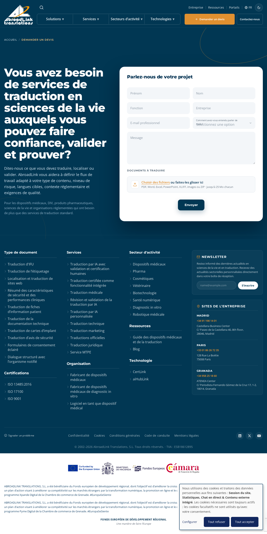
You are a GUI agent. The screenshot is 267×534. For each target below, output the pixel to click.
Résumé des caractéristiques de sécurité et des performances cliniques (30, 295)
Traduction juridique (86, 345)
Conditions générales (125, 435)
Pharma (139, 271)
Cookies (99, 435)
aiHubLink (141, 379)
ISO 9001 (14, 398)
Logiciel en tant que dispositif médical (93, 405)
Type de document (20, 252)
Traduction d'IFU (21, 264)
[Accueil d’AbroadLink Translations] (18, 15)
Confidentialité (78, 435)
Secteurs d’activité (126, 19)
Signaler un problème (21, 435)
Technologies (162, 19)
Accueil (10, 39)
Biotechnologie (144, 293)
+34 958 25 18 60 (207, 376)
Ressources (216, 7)
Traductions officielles (87, 337)
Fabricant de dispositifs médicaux (88, 377)
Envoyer (191, 205)
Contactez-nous (250, 19)
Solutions (55, 19)
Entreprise (196, 7)
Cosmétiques (143, 278)
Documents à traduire (146, 170)
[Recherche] (41, 7)
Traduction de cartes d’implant (32, 330)
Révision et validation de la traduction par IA (91, 302)
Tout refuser (216, 522)
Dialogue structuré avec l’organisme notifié (26, 359)
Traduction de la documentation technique (28, 321)
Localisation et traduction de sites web (30, 280)
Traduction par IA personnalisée (84, 314)
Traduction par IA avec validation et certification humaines (89, 269)
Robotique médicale (148, 314)
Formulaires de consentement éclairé (31, 347)
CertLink (139, 371)
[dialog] (221, 507)
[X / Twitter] (249, 436)
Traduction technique (87, 323)
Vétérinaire (141, 285)
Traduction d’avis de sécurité (30, 337)
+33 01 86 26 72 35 (208, 350)
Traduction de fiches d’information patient (24, 309)
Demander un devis (211, 19)
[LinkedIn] (240, 436)
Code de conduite (157, 435)
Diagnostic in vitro (147, 307)
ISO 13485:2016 (19, 384)
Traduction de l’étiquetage (28, 271)
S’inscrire (248, 285)
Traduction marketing (87, 330)
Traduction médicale (86, 292)
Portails (234, 7)
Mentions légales (186, 435)
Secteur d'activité (144, 252)
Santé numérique (146, 300)
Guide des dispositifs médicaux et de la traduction (157, 339)
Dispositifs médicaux (149, 264)
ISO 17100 (15, 391)
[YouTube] (259, 436)
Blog (136, 349)
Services (91, 19)
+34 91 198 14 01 (207, 321)
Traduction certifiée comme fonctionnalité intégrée (92, 283)
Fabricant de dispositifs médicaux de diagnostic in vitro (90, 391)
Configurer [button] (189, 522)
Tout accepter (244, 522)
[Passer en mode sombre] (259, 7)
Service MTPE (80, 352)
